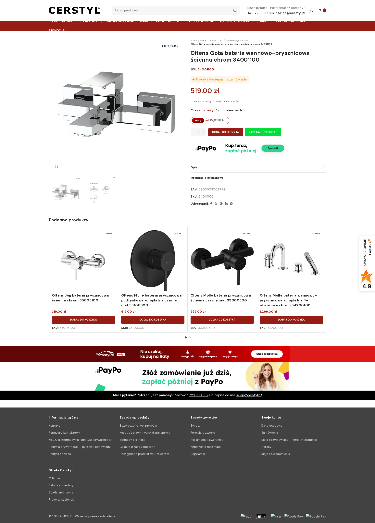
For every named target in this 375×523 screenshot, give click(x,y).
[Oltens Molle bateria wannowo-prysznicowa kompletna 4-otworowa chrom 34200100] (291, 261)
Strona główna (198, 40)
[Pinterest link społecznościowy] (221, 203)
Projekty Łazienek (61, 500)
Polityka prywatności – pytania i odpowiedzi (80, 447)
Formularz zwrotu (203, 433)
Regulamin (198, 454)
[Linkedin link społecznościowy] (226, 203)
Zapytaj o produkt (263, 132)
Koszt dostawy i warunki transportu (145, 433)
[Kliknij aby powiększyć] (57, 167)
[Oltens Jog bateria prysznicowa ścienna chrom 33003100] (83, 261)
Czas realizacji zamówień (138, 447)
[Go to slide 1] (186, 337)
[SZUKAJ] (235, 10)
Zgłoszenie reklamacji (206, 447)
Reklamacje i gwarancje (207, 440)
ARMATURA (216, 40)
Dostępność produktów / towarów (144, 454)
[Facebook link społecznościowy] (211, 203)
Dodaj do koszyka (225, 132)
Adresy (266, 447)
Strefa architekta (61, 492)
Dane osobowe (272, 426)
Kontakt (54, 426)
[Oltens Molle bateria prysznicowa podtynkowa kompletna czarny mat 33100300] (152, 261)
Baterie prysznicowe (237, 40)
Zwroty (196, 426)
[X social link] (216, 203)
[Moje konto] (311, 10)
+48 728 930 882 (261, 13)
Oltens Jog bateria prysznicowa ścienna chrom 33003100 (80, 298)
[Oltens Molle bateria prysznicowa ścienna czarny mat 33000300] (222, 261)
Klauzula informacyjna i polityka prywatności (80, 440)
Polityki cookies (60, 454)
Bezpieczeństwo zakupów (138, 426)
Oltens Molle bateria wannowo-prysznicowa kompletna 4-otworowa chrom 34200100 (288, 300)
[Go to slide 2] (190, 337)
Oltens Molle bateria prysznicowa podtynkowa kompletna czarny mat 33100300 (151, 300)
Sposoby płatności (133, 440)
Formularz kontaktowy (64, 433)
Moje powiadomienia (275, 454)
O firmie (54, 478)
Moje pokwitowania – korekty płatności (289, 440)
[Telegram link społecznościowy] (231, 203)
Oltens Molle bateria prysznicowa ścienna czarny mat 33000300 (221, 298)
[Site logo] (74, 10)
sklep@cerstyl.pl (291, 13)
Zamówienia (269, 433)
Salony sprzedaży (61, 485)
